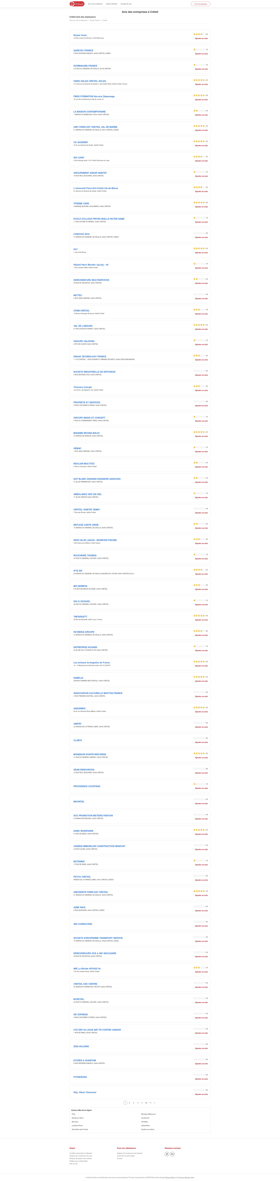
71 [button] (150, 1103)
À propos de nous (126, 4)
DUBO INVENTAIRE (83, 830)
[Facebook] (167, 1154)
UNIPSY (77, 723)
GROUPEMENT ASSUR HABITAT (90, 172)
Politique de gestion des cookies (80, 1158)
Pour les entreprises (201, 4)
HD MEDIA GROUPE (84, 631)
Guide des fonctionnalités (126, 1156)
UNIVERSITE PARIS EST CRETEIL (91, 892)
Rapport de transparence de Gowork (129, 1153)
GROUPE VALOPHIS (84, 341)
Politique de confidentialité (78, 1161)
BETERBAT (79, 861)
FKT (76, 249)
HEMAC (77, 448)
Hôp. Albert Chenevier (85, 1092)
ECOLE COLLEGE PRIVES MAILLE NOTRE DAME (99, 218)
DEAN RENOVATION (84, 769)
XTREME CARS (81, 203)
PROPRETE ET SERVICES (87, 402)
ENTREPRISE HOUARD (85, 647)
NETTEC (78, 295)
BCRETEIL (79, 999)
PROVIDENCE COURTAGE (87, 786)
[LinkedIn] (172, 1154)
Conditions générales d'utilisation (80, 1153)
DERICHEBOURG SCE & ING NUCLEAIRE (95, 953)
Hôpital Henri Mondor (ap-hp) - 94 (91, 264)
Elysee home (80, 35)
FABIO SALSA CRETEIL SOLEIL (90, 81)
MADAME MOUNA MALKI (87, 432)
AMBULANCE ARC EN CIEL (88, 494)
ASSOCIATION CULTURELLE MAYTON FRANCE (98, 693)
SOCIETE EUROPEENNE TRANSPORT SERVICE (98, 937)
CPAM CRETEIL (82, 310)
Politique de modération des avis (80, 1156)
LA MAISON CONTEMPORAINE (90, 111)
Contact (119, 1158)
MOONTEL (79, 801)
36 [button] (146, 1103)
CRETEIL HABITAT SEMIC (87, 509)
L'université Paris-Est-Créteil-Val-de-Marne (96, 188)
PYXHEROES (80, 1076)
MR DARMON (80, 585)
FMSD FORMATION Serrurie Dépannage (94, 96)
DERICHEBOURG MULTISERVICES (91, 279)
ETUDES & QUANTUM (85, 1060)
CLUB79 (78, 740)
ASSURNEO (80, 708)
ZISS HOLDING (81, 1046)
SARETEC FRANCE (83, 50)
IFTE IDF (78, 570)
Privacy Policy (170, 1177)
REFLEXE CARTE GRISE (86, 524)
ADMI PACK (80, 907)
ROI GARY (79, 157)
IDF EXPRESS (81, 1014)
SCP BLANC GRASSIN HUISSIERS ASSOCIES (97, 478)
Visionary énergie (83, 387)
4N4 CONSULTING (83, 923)
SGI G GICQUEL (82, 601)
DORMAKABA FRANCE (85, 65)
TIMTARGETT (80, 616)
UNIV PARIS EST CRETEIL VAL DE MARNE (95, 126)
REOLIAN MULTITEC (84, 463)
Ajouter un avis (201, 38)
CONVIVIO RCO (82, 234)
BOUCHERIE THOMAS (85, 555)
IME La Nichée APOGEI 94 (87, 968)
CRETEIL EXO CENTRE (85, 983)
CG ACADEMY (81, 142)
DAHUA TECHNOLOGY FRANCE (90, 356)
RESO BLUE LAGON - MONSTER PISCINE (95, 540)
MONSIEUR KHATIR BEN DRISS (90, 754)
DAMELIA (78, 677)
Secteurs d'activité (111, 4)
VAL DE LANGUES (83, 325)
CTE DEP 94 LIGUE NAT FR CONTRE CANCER (97, 1029)
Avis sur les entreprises (95, 4)
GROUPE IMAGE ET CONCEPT (89, 417)
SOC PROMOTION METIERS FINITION (93, 815)
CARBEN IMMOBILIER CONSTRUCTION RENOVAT (99, 846)
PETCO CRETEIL (82, 876)
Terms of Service (184, 1177)
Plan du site (73, 1164)
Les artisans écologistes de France (92, 662)
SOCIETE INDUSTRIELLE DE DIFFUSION (94, 371)
